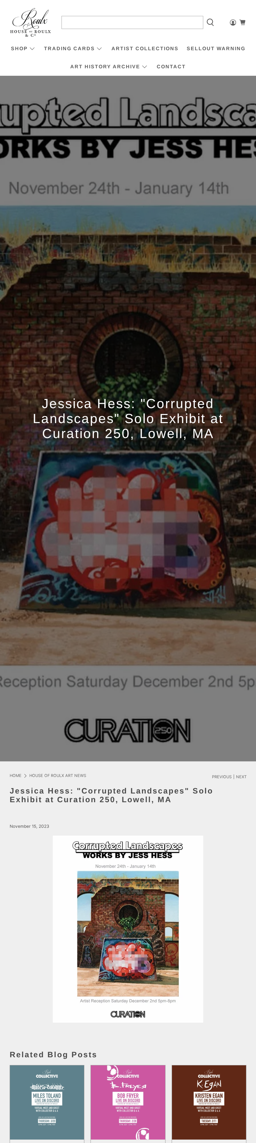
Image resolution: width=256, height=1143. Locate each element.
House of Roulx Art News (57, 776)
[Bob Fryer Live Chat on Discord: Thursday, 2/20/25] (128, 1102)
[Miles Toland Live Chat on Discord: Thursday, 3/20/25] (47, 1102)
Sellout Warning (216, 48)
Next (241, 777)
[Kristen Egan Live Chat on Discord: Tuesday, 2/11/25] (209, 1102)
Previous (222, 777)
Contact (171, 66)
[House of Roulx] (30, 22)
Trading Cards (69, 48)
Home (16, 776)
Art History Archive (105, 66)
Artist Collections (145, 48)
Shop (19, 48)
